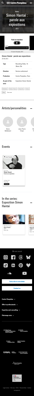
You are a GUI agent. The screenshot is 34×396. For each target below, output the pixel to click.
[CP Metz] (11, 343)
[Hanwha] (17, 365)
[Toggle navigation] (30, 3)
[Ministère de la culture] (17, 378)
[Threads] (21, 258)
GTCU (17, 388)
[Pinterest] (21, 266)
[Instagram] (5, 258)
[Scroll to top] (29, 391)
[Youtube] (24, 274)
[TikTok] (5, 266)
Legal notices (6, 388)
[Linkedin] (13, 266)
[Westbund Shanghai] (25, 354)
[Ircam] (24, 332)
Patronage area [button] (7, 315)
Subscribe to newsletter (17, 281)
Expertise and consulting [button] (10, 310)
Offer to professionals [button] (9, 304)
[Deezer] (28, 266)
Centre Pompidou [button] (8, 299)
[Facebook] (13, 258)
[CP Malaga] (22, 343)
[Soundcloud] (9, 274)
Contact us (17, 288)
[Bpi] (10, 332)
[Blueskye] (28, 258)
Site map (12, 388)
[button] (17, 108)
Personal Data (23, 388)
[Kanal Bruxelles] (11, 354)
